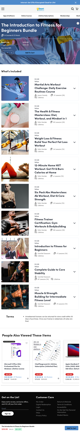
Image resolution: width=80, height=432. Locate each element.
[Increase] (11, 53)
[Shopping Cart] (77, 8)
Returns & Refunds (64, 402)
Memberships (65, 16)
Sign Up (8, 413)
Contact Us (40, 410)
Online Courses (26, 16)
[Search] (72, 9)
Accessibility (61, 407)
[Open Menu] (3, 9)
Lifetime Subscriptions (46, 16)
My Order (39, 402)
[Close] (75, 3)
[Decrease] (3, 53)
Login (38, 407)
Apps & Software (9, 16)
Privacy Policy (41, 415)
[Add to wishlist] (78, 23)
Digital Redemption (43, 404)
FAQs (38, 412)
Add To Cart (29, 52)
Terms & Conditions (64, 404)
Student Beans (62, 415)
